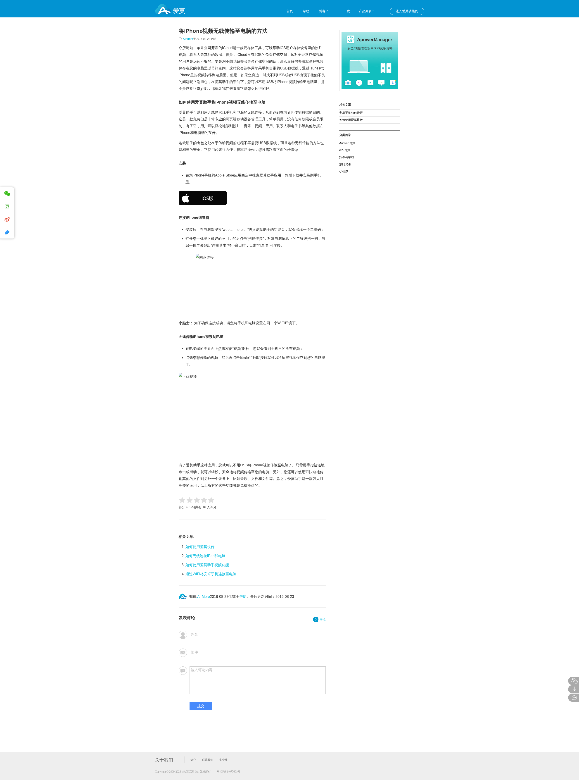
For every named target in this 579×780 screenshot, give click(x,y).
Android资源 (347, 143)
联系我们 (207, 759)
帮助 (306, 11)
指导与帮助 (346, 157)
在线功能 (409, 20)
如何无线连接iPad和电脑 (205, 556)
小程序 (343, 171)
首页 (290, 11)
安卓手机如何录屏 (351, 112)
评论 (320, 619)
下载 (347, 11)
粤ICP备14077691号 (228, 771)
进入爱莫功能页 (407, 11)
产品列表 (365, 11)
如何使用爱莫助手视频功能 (207, 565)
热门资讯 (345, 164)
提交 (200, 706)
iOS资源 (344, 150)
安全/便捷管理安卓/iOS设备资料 (369, 48)
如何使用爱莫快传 (199, 547)
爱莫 (179, 11)
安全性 (223, 759)
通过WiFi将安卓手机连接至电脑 (210, 574)
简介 (193, 759)
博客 (322, 11)
